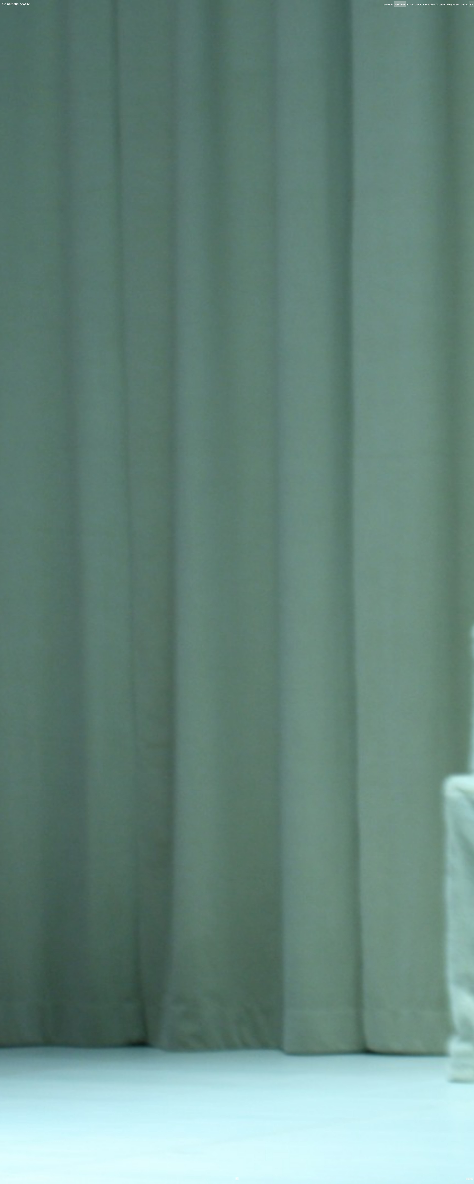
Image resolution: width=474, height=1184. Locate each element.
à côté (418, 4)
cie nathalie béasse (16, 4)
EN (471, 4)
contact (464, 4)
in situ (410, 4)
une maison (429, 4)
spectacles (400, 4)
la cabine (441, 4)
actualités (388, 4)
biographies (453, 4)
